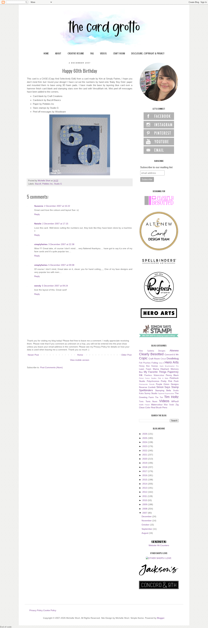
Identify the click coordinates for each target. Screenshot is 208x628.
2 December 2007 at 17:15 (55, 223)
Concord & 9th (172, 354)
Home (80, 355)
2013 (145, 488)
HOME (46, 53)
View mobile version (79, 360)
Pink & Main (163, 378)
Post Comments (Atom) (51, 367)
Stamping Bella (163, 390)
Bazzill (38, 184)
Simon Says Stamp (167, 387)
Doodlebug (173, 358)
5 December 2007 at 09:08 (61, 265)
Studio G (58, 184)
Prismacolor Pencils (147, 384)
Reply (37, 214)
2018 (145, 467)
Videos (164, 401)
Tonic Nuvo (151, 401)
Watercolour (157, 404)
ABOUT (58, 53)
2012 (145, 492)
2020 (145, 459)
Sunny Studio (150, 393)
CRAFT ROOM (119, 53)
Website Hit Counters (159, 545)
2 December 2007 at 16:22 (57, 206)
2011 (145, 496)
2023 (145, 446)
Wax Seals (169, 405)
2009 (145, 504)
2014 (145, 483)
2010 (145, 500)
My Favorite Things (155, 371)
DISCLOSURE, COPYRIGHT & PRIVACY (147, 53)
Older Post (126, 355)
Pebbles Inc (47, 184)
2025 (145, 438)
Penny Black (172, 375)
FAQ (92, 53)
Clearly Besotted (151, 354)
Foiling (155, 362)
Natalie (37, 223)
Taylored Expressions (166, 393)
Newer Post (33, 355)
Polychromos (153, 381)
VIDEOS (103, 53)
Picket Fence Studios (148, 378)
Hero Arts (172, 362)
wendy (37, 285)
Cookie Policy (49, 610)
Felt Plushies (145, 363)
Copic (143, 358)
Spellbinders (146, 390)
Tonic (141, 401)
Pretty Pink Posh (170, 381)
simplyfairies (41, 244)
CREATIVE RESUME (76, 53)
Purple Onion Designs (167, 384)
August (145, 533)
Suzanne (38, 206)
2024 (145, 442)
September (147, 529)
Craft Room (154, 358)
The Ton (159, 397)
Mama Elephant (161, 369)
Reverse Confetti (147, 387)
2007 (145, 513)
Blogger (160, 618)
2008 (145, 508)
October (146, 524)
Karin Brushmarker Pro (169, 366)
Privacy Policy (36, 610)
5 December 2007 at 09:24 (55, 285)
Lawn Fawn (145, 369)
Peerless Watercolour (154, 375)
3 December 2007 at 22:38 (61, 244)
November (147, 520)
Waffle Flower (144, 405)
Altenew (174, 350)
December (147, 516)
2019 (145, 463)
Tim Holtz (171, 397)
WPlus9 (175, 401)
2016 (145, 475)
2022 (145, 450)
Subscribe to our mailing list (156, 167)
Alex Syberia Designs (152, 351)
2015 (145, 479)
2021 (145, 454)
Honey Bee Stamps (148, 366)
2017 (145, 471)
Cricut (163, 359)
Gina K (161, 363)
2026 (145, 434)
